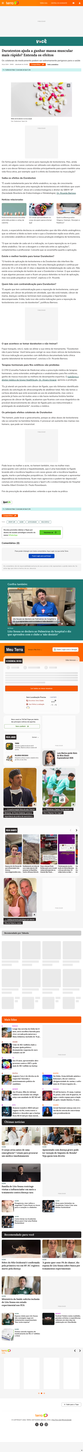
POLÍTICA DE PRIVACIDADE (61, 1420)
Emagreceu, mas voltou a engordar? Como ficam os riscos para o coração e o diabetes (27, 1205)
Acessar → (35, 737)
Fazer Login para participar (41, 556)
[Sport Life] (7, 502)
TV (13, 1058)
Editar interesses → (72, 660)
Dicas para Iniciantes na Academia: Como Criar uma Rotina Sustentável (66, 1205)
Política (15, 1073)
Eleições (55, 1073)
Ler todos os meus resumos (41, 688)
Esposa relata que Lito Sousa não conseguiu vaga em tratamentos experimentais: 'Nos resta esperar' (26, 1319)
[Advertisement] (58, 1222)
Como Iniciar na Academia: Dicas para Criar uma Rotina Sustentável (26, 1221)
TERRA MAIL (44, 3)
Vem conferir (20, 726)
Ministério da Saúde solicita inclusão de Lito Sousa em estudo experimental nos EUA (21, 1302)
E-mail (73, 3)
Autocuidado (32, 522)
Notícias (10, 628)
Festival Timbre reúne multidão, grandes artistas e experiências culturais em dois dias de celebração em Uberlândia (68, 1319)
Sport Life (11, 522)
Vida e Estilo (45, 522)
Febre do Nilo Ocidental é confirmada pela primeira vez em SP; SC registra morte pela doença (21, 1265)
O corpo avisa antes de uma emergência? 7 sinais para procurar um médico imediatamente (20, 1152)
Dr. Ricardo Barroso (66, 193)
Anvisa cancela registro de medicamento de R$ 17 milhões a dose (27, 1334)
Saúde (21, 522)
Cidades (15, 1042)
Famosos (15, 1026)
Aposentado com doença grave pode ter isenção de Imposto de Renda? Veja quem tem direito (60, 1152)
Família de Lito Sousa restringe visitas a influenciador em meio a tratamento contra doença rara (19, 1189)
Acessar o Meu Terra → (35, 649)
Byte (13, 1105)
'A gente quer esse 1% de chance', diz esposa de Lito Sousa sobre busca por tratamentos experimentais (61, 1265)
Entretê (15, 1089)
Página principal (12, 3)
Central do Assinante (59, 3)
